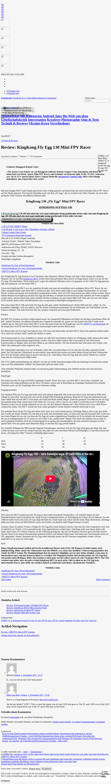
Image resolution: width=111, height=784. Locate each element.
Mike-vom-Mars (13, 695)
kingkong (69, 620)
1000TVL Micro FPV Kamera (14, 271)
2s (9, 620)
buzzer (25, 620)
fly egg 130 (50, 620)
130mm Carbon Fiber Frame (13, 232)
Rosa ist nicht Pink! (10, 733)
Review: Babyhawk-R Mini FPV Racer (23, 610)
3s (11, 620)
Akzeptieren (46, 769)
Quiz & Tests (90, 119)
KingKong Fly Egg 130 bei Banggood (18, 265)
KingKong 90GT (30, 279)
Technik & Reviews (14, 123)
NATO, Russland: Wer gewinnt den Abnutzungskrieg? (34, 738)
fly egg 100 (40, 620)
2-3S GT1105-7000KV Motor (14, 226)
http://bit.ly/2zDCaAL (49, 699)
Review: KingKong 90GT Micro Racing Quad (26, 608)
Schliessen (5, 780)
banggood (17, 620)
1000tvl (4, 620)
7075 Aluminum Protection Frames (16, 235)
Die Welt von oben (75, 116)
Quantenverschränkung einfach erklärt (35, 733)
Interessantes (37, 119)
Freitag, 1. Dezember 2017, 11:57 (28, 675)
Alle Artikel (6, 579)
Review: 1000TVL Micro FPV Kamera (18, 632)
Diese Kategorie (103, 579)
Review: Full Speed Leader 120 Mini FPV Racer (27, 605)
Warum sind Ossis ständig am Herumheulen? (20, 635)
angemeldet (14, 717)
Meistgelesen (10, 116)
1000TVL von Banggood (94, 324)
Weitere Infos (34, 768)
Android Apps (52, 116)
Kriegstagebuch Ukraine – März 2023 (51, 741)
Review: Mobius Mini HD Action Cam (23, 613)
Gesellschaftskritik (14, 119)
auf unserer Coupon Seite (70, 176)
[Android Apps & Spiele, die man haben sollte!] (55, 45)
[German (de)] (12, 91)
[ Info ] (26, 752)
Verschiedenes (60, 123)
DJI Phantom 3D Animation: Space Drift (75, 738)
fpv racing (59, 620)
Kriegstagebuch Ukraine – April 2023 (22, 736)
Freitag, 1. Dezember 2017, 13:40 (35, 695)
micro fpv (85, 620)
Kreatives (54, 119)
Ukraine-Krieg (39, 123)
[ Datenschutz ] (36, 752)
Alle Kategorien (31, 116)
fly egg (31, 620)
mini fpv (93, 620)
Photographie (70, 119)
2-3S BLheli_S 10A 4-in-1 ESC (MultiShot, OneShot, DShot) (28, 229)
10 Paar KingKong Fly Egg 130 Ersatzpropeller (21, 268)
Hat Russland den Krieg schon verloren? (55, 736)
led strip (76, 620)
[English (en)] (12, 93)
